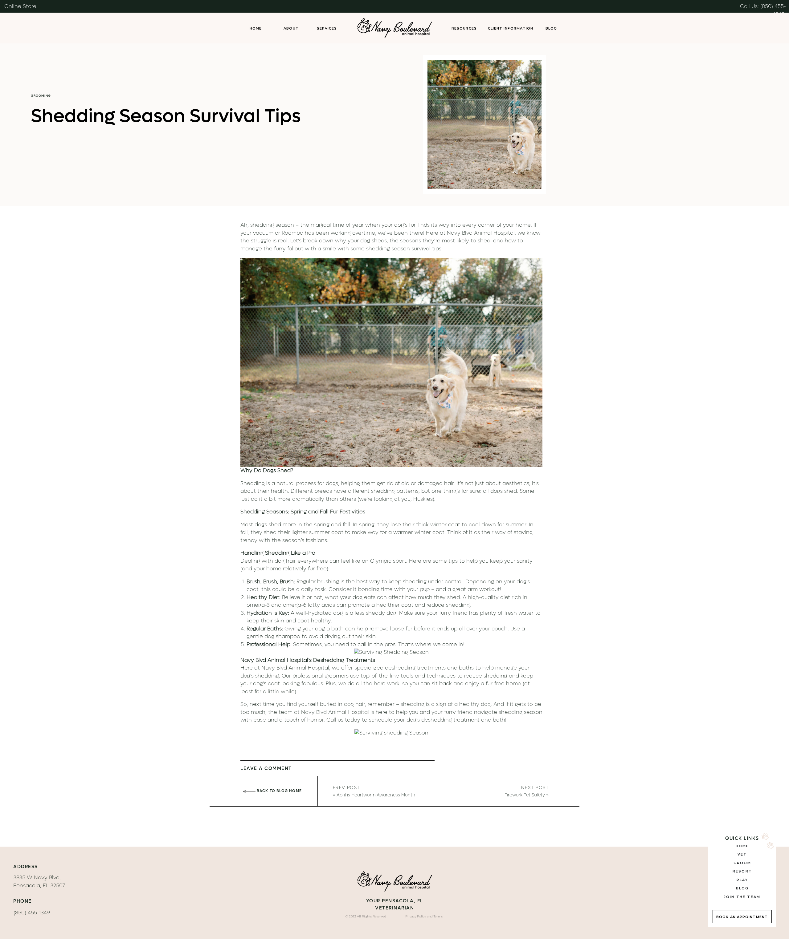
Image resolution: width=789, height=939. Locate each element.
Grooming (41, 96)
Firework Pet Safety (525, 795)
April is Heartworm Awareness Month (376, 795)
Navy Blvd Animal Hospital (481, 233)
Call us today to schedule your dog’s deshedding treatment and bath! (415, 720)
